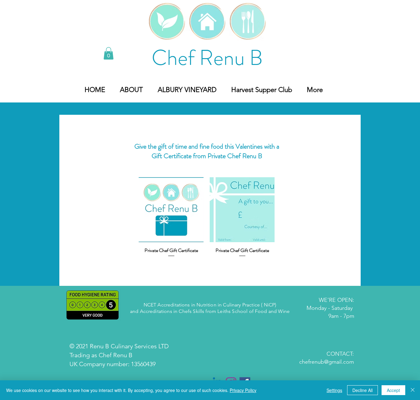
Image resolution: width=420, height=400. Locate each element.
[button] (108, 53)
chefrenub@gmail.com (326, 361)
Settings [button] (334, 390)
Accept (393, 390)
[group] (206, 221)
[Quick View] (171, 209)
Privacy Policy (243, 390)
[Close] (412, 390)
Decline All (362, 390)
